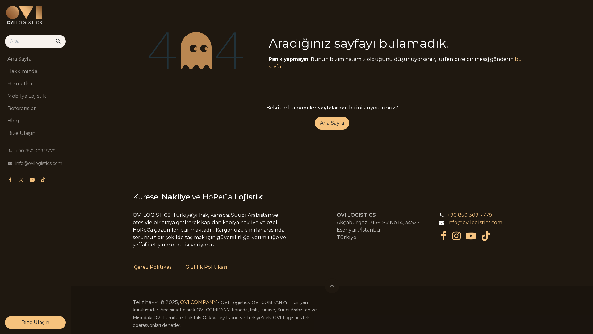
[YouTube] (32, 180)
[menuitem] (35, 59)
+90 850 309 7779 (470, 215)
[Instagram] (21, 180)
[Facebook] (10, 180)
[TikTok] (43, 180)
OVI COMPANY (198, 302)
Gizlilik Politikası (206, 267)
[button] (332, 285)
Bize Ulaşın (35, 322)
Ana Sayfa (332, 123)
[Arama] (58, 41)
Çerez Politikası (153, 267)
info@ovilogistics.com (475, 222)
